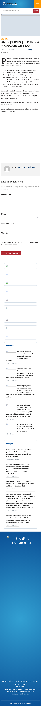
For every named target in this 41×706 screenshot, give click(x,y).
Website (4, 233)
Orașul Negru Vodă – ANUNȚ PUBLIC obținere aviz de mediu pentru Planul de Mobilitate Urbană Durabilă (20, 484)
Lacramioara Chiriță (25, 50)
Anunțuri (4, 39)
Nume (3, 214)
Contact (35, 681)
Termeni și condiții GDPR (23, 681)
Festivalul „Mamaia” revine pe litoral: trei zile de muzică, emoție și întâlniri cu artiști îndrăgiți (20, 356)
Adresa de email (7, 224)
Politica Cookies (7, 681)
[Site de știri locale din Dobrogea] (6, 607)
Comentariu (6, 194)
